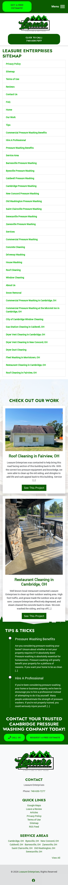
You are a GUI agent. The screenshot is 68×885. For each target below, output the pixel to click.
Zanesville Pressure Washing (21, 224)
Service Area (12, 155)
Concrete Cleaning (15, 247)
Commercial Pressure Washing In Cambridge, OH (31, 300)
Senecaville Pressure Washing (21, 216)
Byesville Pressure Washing (20, 170)
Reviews (10, 86)
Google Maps (34, 805)
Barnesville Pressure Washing (21, 163)
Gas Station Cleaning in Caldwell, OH (25, 326)
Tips (8, 124)
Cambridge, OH (16, 840)
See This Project (34, 487)
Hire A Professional (16, 140)
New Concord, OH (50, 840)
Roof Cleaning (13, 269)
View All (56, 857)
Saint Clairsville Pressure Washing (24, 208)
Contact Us (11, 94)
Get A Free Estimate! (17, 6)
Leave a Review (34, 808)
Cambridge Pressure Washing (21, 185)
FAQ (8, 101)
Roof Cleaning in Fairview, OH (21, 372)
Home (9, 109)
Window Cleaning (15, 277)
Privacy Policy (13, 63)
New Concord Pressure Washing (22, 193)
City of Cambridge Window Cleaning (24, 319)
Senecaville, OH (34, 851)
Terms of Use (12, 79)
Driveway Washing (15, 254)
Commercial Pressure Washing (22, 239)
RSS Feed (34, 826)
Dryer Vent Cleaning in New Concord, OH (27, 342)
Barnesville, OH (33, 844)
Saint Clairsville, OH (22, 848)
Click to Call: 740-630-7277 (34, 39)
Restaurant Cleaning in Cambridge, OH (26, 364)
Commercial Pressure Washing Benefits (26, 132)
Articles (34, 812)
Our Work (11, 117)
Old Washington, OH (44, 848)
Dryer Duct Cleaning (16, 349)
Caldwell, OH (16, 844)
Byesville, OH (32, 840)
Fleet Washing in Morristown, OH (23, 357)
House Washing (14, 262)
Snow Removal (13, 292)
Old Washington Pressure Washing (24, 201)
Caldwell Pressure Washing (20, 178)
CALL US (16, 737)
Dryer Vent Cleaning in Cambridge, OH (25, 334)
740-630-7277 (38, 791)
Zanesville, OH (49, 844)
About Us (10, 285)
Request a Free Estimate (45, 737)
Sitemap (10, 71)
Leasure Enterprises (29, 871)
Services (10, 231)
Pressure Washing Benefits (20, 147)
